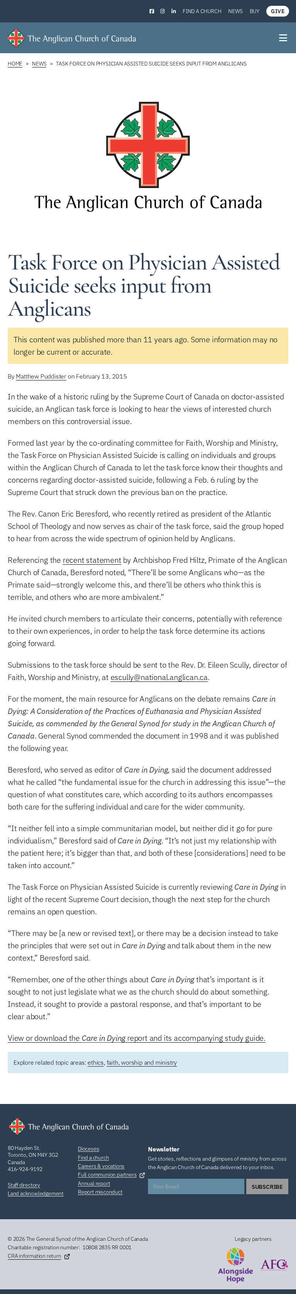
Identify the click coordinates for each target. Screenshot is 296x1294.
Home (15, 63)
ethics (95, 1062)
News (235, 11)
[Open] (283, 37)
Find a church (202, 11)
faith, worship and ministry (142, 1062)
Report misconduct (100, 1191)
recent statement (92, 560)
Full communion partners (107, 1174)
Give (277, 11)
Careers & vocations (101, 1166)
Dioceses (88, 1148)
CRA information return (34, 1255)
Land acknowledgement (36, 1193)
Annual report (94, 1183)
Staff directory (24, 1184)
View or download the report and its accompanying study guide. (137, 1038)
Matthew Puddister (41, 376)
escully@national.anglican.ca (159, 677)
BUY (254, 11)
